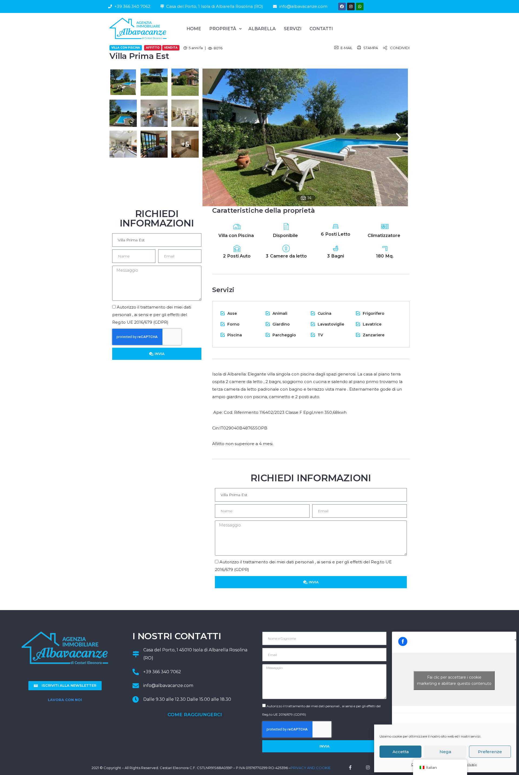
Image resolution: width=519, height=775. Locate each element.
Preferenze (490, 751)
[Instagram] (351, 6)
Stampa (370, 48)
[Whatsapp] (360, 6)
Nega (445, 751)
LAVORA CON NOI (65, 700)
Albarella (262, 28)
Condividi (400, 48)
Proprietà (222, 28)
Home (194, 28)
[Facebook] (342, 6)
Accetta (400, 751)
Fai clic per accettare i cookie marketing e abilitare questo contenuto (454, 680)
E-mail (346, 48)
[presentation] (398, 137)
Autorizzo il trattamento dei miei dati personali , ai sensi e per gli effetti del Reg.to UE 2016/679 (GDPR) (151, 314)
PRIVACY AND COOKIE (311, 768)
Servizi (292, 28)
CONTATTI (321, 28)
